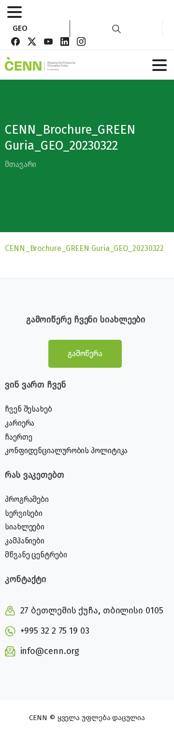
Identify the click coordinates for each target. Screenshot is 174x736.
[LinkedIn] (64, 41)
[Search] (116, 28)
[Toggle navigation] (14, 12)
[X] (32, 41)
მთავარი (20, 164)
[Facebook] (15, 41)
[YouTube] (48, 41)
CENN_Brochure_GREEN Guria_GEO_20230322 (84, 248)
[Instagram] (81, 41)
